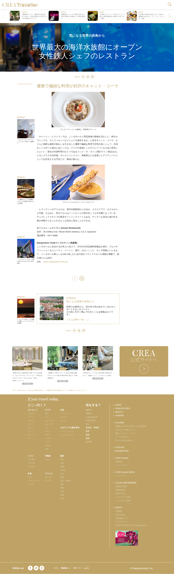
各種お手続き (120, 493)
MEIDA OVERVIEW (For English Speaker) (131, 525)
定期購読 (118, 462)
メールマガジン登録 (122, 497)
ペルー (47, 459)
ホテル (88, 410)
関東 (62, 477)
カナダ (62, 421)
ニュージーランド (67, 431)
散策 (88, 435)
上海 (46, 449)
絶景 (88, 431)
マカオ (47, 435)
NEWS (118, 405)
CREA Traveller (122, 458)
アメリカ (63, 417)
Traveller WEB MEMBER (125, 483)
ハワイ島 (31, 463)
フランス (31, 417)
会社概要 (118, 511)
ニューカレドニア (67, 435)
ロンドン (31, 435)
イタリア (31, 413)
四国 (62, 495)
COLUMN (119, 423)
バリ (46, 417)
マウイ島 (31, 467)
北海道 (62, 470)
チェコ (30, 428)
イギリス (31, 421)
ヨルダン (31, 484)
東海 (62, 484)
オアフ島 (31, 459)
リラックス (90, 421)
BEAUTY (119, 412)
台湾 (46, 413)
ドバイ (30, 477)
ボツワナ (48, 481)
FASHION (119, 416)
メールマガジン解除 (122, 500)
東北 (62, 474)
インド (47, 442)
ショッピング (91, 417)
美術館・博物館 (92, 428)
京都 (62, 463)
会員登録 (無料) (121, 486)
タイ (46, 428)
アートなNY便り (121, 437)
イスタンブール (33, 481)
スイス (30, 431)
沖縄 (62, 467)
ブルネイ (48, 445)
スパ (88, 424)
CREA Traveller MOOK (125, 472)
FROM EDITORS (122, 408)
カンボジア (49, 424)
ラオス (47, 431)
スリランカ (49, 421)
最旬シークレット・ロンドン (126, 433)
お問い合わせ (120, 515)
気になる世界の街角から (87, 35)
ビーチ (88, 442)
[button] (170, 16)
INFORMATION (122, 451)
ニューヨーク (65, 413)
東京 (62, 459)
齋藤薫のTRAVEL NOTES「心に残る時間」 (131, 426)
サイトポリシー (121, 522)
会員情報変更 (120, 490)
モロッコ (48, 477)
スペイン (31, 424)
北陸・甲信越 (65, 481)
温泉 (88, 438)
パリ (29, 438)
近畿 (62, 488)
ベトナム (48, 438)
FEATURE (119, 447)
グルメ (88, 413)
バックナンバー (121, 465)
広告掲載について (122, 518)
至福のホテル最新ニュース (125, 430)
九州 (62, 498)
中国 (62, 491)
